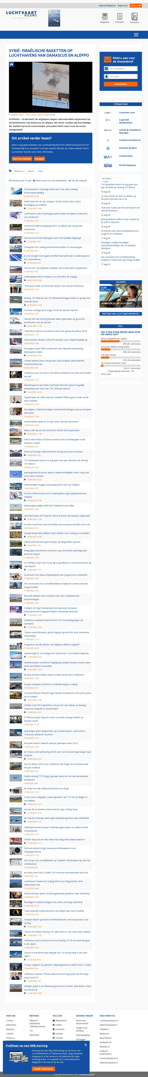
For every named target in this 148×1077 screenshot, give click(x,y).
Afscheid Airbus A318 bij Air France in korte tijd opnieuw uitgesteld (57, 515)
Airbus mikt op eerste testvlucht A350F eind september (52, 430)
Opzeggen (81, 1039)
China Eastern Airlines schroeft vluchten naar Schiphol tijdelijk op (55, 339)
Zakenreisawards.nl (109, 1062)
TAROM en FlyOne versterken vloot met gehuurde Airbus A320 (55, 331)
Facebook (59, 1029)
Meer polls (106, 374)
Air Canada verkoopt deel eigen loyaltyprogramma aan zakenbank (56, 817)
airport (31, 171)
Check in (134, 5)
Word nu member (22, 158)
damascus (18, 171)
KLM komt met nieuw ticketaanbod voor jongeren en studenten (55, 574)
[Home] (21, 15)
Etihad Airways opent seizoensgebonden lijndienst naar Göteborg (57, 893)
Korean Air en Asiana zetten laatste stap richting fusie (50, 809)
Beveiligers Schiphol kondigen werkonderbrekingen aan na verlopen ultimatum (118, 245)
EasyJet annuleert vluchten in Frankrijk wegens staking (51, 684)
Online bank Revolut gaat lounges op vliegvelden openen (52, 541)
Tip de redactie (79, 180)
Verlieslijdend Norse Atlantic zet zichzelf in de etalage (50, 276)
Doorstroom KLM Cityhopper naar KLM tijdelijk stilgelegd (52, 237)
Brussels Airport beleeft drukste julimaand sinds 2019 (51, 743)
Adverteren (11, 1024)
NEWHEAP (34, 1035)
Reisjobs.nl (105, 1046)
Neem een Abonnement (82, 1022)
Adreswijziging (82, 1035)
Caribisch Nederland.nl (105, 1052)
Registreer (123, 5)
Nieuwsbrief (61, 1020)
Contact (9, 1020)
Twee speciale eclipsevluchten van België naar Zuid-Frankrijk (54, 910)
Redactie (10, 1029)
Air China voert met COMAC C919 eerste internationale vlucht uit (56, 872)
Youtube (59, 1038)
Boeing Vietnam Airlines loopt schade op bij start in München (54, 674)
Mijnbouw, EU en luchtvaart (117, 303)
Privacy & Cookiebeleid (12, 1039)
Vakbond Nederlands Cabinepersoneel (37, 1023)
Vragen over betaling (81, 1029)
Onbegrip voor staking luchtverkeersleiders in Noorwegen (53, 247)
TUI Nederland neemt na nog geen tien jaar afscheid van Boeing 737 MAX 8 (119, 186)
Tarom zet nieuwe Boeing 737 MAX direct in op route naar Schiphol (57, 931)
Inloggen (39, 158)
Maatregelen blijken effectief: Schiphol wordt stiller (49, 505)
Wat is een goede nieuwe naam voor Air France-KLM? (120, 333)
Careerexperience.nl (109, 1058)
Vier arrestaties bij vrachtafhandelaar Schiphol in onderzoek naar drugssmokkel (120, 258)
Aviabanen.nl (105, 1042)
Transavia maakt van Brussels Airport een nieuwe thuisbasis (54, 285)
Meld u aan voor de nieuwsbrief (51, 180)
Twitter (58, 1024)
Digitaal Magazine (107, 5)
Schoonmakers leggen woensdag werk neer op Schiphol (51, 484)
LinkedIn (59, 1033)
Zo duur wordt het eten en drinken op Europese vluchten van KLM (57, 524)
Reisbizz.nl (104, 1033)
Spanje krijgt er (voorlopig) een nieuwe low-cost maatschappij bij (56, 653)
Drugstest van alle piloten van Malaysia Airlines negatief (51, 644)
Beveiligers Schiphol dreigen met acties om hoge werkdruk (53, 902)
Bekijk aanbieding (43, 1068)
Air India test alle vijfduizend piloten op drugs (46, 788)
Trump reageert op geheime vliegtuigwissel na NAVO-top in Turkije (57, 964)
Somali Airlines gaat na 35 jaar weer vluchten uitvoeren (51, 421)
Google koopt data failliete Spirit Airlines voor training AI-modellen (56, 533)
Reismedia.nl (105, 1038)
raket (40, 171)
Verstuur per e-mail (21, 180)
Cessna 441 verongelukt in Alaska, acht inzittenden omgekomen (55, 267)
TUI (31, 1030)
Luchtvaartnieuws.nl (109, 1020)
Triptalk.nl (104, 1029)
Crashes (105, 182)
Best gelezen (106, 179)
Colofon (10, 1033)
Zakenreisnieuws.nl (108, 1024)
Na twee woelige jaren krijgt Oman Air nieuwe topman (51, 310)
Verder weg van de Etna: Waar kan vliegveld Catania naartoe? (54, 839)
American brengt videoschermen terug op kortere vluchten (53, 451)
